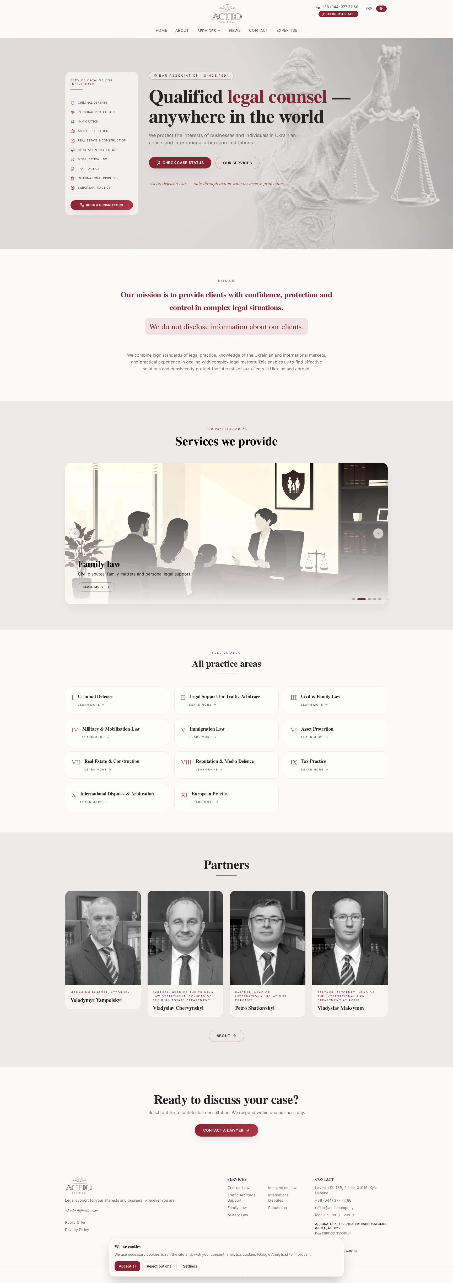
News (235, 30)
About (182, 30)
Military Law (238, 1215)
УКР (369, 8)
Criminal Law (238, 1187)
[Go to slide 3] (369, 599)
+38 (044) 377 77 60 (340, 6)
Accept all (127, 1266)
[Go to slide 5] (379, 599)
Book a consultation (104, 205)
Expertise (287, 30)
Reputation (277, 1207)
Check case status (183, 162)
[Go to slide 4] (374, 599)
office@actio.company (334, 1207)
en (381, 8)
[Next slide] (378, 533)
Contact (258, 30)
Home (161, 30)
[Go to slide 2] (361, 599)
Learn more (93, 587)
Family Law (237, 1207)
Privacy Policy (77, 1229)
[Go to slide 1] (353, 599)
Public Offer (75, 1222)
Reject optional (159, 1266)
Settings (190, 1266)
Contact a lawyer (223, 1130)
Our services (237, 163)
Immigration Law (282, 1187)
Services (206, 30)
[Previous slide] (74, 533)
